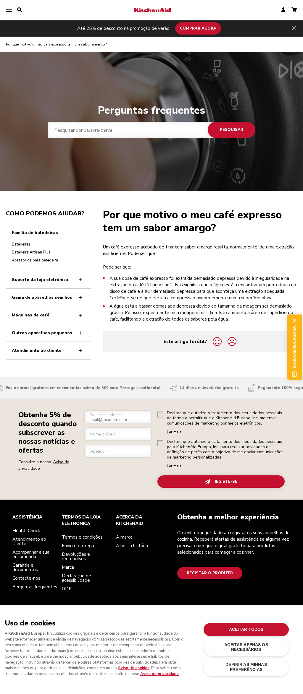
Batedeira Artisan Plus (31, 252)
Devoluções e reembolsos (76, 556)
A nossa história (132, 546)
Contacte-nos (26, 578)
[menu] (9, 10)
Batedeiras (21, 244)
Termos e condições (82, 537)
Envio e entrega (78, 546)
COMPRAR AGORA (198, 28)
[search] (19, 10)
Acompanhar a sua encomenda (30, 554)
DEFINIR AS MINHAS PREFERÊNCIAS (246, 667)
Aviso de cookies (133, 668)
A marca (124, 537)
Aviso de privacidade (159, 674)
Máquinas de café (30, 315)
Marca (68, 567)
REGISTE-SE (225, 481)
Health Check (26, 531)
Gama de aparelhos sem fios (42, 297)
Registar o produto (210, 573)
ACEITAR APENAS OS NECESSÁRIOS (246, 647)
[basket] (294, 10)
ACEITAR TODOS (246, 629)
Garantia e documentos (25, 567)
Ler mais (174, 432)
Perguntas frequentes (34, 587)
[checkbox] (160, 414)
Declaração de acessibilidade (76, 578)
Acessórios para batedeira (35, 260)
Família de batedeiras (35, 232)
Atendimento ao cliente (37, 350)
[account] (283, 10)
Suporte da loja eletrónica (40, 279)
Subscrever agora (294, 347)
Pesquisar (231, 129)
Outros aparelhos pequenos (42, 333)
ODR (67, 589)
